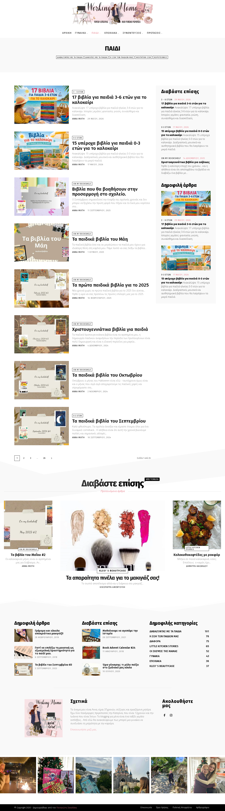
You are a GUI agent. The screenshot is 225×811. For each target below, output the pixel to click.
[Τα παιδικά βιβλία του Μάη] (41, 242)
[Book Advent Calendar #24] (91, 652)
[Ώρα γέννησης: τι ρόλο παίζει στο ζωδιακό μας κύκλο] (91, 669)
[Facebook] (164, 715)
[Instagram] (171, 715)
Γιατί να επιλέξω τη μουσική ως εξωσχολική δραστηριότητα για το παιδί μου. (54, 650)
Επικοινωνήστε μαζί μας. (83, 729)
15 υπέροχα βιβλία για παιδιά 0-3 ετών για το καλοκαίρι (106, 145)
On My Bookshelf (82, 184)
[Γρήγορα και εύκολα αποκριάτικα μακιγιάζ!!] (23, 635)
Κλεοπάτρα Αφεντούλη (112, 587)
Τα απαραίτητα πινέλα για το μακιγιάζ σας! (112, 578)
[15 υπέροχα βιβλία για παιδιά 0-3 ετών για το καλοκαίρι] (41, 151)
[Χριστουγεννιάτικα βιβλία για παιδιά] (41, 334)
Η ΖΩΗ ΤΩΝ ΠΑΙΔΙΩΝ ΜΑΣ (121, 57)
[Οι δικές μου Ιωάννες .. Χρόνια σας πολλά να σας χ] (207, 775)
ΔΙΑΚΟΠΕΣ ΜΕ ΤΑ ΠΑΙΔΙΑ (96, 57)
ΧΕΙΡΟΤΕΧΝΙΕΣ (160, 57)
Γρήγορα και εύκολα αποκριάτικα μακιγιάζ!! (49, 632)
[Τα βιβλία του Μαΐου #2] (28, 525)
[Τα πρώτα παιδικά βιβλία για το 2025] (41, 288)
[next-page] (51, 458)
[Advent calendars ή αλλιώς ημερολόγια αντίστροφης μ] (56, 775)
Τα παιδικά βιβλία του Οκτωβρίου (107, 375)
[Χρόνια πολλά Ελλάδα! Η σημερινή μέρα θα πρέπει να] (94, 775)
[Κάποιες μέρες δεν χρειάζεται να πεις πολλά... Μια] (169, 775)
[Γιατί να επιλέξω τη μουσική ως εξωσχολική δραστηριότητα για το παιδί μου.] (23, 652)
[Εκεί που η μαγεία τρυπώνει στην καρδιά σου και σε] (131, 775)
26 (44, 458)
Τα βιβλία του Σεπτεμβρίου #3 (53, 664)
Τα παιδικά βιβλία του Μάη (100, 239)
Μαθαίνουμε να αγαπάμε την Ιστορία (120, 632)
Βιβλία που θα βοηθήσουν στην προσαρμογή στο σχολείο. (105, 191)
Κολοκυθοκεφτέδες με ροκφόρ (197, 555)
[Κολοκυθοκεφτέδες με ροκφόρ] (197, 525)
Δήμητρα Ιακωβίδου (197, 566)
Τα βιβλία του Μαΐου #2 (28, 555)
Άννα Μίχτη (78, 119)
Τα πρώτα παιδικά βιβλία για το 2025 (110, 285)
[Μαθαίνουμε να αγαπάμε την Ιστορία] (91, 635)
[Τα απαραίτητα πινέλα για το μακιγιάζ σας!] (112, 536)
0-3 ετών (77, 138)
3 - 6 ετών (78, 92)
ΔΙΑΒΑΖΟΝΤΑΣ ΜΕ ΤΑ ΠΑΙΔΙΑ (70, 57)
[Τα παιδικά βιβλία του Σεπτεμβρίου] (41, 426)
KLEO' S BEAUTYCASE (112, 570)
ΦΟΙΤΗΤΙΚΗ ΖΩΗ (143, 57)
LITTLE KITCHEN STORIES (193, 548)
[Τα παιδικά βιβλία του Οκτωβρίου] (41, 380)
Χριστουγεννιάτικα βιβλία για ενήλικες (185, 162)
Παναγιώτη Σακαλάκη (66, 807)
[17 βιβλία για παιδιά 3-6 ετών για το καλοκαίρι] (41, 105)
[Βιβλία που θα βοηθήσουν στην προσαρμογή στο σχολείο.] (41, 196)
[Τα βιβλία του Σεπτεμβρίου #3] (23, 669)
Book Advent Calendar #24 (119, 647)
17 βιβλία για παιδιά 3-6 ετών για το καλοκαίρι (109, 99)
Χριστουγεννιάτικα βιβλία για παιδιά (110, 329)
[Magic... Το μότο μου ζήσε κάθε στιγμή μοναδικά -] (18, 775)
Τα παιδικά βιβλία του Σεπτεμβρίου (109, 421)
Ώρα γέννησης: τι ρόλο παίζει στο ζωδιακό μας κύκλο (121, 666)
